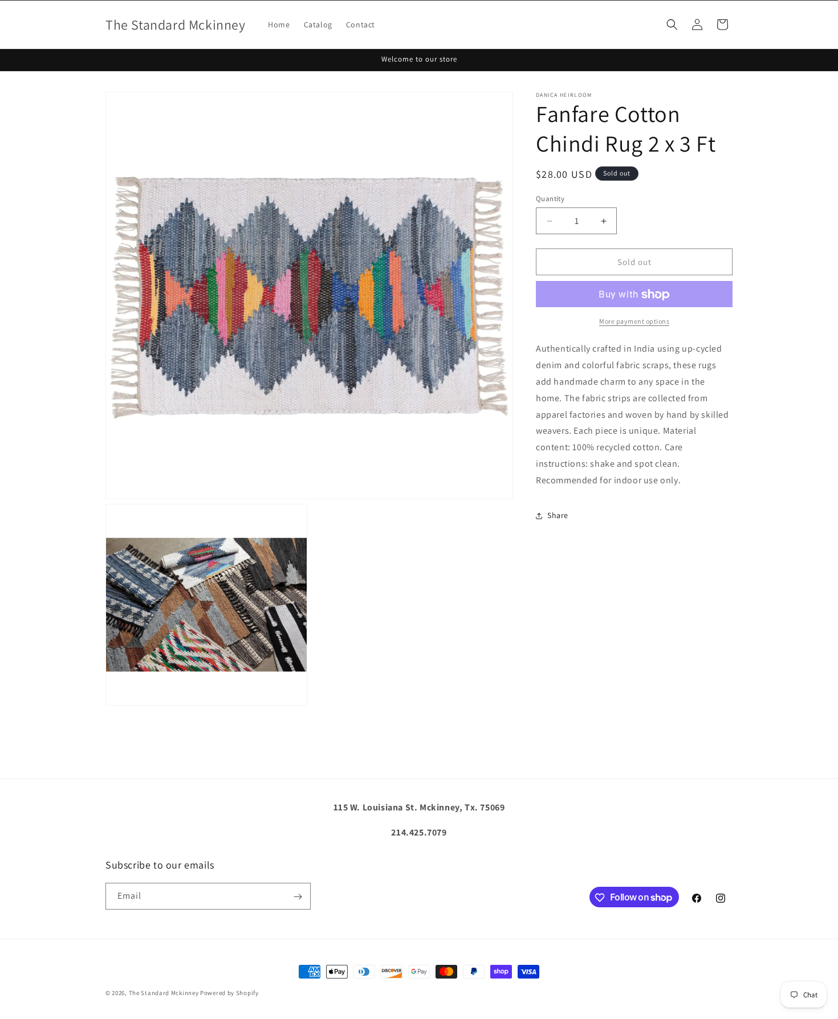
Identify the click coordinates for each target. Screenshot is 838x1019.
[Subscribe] (297, 896)
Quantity (550, 198)
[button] (672, 24)
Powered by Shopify (229, 993)
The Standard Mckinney (164, 993)
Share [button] (557, 515)
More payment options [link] (634, 321)
